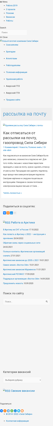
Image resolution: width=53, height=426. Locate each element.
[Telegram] (8, 410)
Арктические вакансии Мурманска (19, 269)
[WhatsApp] (11, 410)
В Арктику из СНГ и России (15, 229)
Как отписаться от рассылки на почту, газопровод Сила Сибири (25, 138)
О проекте (10, 9)
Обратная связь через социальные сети (21, 243)
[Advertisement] (26, 337)
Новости (23, 147)
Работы (9, 21)
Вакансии (10, 17)
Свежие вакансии (23, 390)
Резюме (10, 13)
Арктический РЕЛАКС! (13, 274)
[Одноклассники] (8, 212)
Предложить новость (13, 283)
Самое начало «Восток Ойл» (16, 265)
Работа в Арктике (23, 222)
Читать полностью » (12, 193)
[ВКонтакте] (4, 212)
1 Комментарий (10, 147)
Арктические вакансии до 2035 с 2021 (21, 260)
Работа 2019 (11, 5)
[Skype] (18, 410)
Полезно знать (35, 147)
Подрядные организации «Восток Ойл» (21, 279)
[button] (26, 2)
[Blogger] (22, 410)
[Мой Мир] (11, 212)
